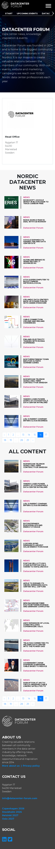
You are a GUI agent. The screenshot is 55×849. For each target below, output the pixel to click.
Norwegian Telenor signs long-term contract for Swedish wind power (35, 380)
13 (23, 434)
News (26, 197)
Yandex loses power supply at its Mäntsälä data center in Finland (35, 400)
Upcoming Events (27, 13)
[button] (53, 14)
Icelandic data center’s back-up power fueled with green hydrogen (35, 301)
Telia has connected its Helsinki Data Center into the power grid (36, 644)
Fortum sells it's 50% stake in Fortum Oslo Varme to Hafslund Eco (35, 565)
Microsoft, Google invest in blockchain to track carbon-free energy (36, 201)
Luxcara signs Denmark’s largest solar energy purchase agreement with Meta (35, 545)
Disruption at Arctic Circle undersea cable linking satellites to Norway (35, 684)
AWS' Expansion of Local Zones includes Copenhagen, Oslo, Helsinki (36, 624)
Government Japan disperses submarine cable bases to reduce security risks (35, 664)
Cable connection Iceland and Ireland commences (34, 321)
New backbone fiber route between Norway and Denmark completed (36, 604)
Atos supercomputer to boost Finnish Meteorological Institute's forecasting (36, 281)
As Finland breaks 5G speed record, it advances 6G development (34, 261)
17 (46, 434)
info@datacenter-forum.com (19, 798)
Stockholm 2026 (12, 812)
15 (35, 434)
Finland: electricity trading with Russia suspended (34, 341)
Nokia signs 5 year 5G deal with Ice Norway (34, 221)
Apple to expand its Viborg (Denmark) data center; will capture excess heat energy (35, 584)
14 (29, 434)
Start (9, 13)
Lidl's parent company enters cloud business (35, 420)
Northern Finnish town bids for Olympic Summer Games (36, 360)
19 (11, 440)
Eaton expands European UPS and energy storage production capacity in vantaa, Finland (35, 525)
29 (28, 440)
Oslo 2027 (8, 818)
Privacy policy (31, 765)
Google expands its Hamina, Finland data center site (34, 241)
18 (5, 440)
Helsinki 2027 (10, 815)
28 (21, 440)
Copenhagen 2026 (13, 808)
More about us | (12, 765)
